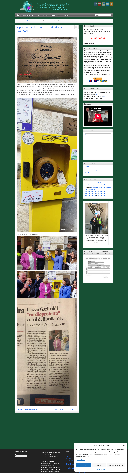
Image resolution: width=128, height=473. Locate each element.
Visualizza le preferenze (116, 465)
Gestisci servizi (81, 460)
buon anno (68, 458)
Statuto (45, 15)
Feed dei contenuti (91, 169)
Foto (38, 15)
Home (18, 21)
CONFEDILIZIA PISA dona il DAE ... (64, 410)
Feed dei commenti (91, 171)
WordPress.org (89, 173)
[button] (124, 445)
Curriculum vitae (56, 15)
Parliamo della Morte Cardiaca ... (28, 409)
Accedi (87, 166)
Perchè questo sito (28, 15)
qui (96, 94)
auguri (67, 456)
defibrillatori (73, 468)
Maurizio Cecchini (90, 183)
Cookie (98, 469)
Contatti (66, 15)
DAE (69, 464)
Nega (99, 465)
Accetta (83, 465)
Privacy (103, 469)
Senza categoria (27, 21)
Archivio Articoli (19, 455)
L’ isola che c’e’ (103, 191)
